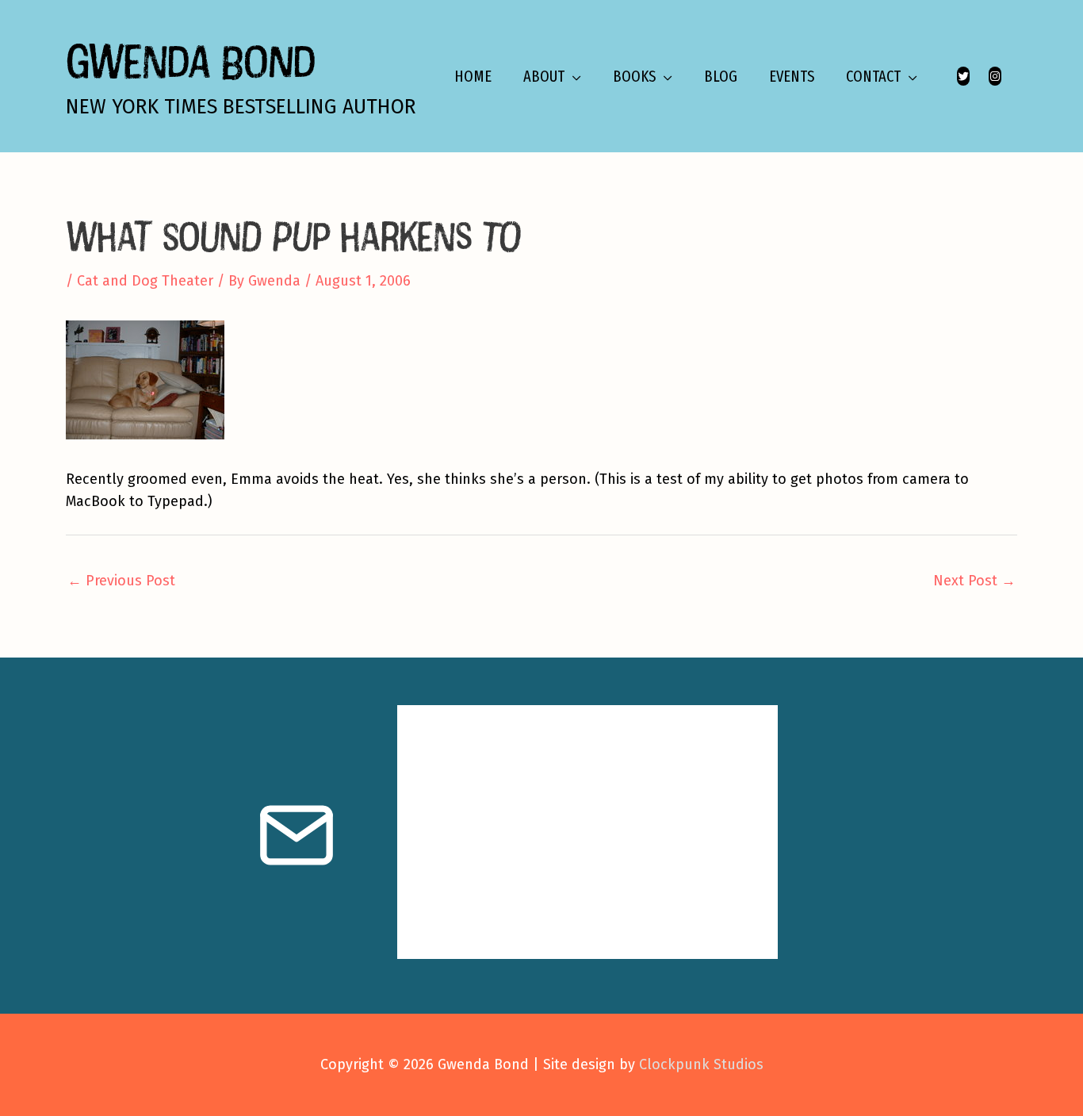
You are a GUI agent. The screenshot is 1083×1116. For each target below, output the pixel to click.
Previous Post (121, 580)
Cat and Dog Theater (145, 281)
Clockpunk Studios (701, 1064)
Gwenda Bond (190, 60)
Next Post (974, 580)
